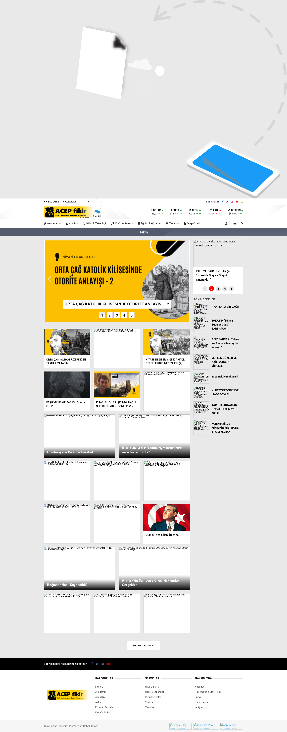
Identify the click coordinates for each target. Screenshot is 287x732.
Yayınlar (149, 702)
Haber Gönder (202, 702)
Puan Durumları (153, 697)
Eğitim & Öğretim (151, 223)
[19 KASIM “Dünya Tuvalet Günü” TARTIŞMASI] (201, 331)
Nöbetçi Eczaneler (154, 692)
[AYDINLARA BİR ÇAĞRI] (201, 313)
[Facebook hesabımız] (223, 201)
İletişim (199, 707)
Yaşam (173, 223)
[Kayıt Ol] (227, 223)
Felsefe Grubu (102, 712)
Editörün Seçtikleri (104, 707)
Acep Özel (193, 223)
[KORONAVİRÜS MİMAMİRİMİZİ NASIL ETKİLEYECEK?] (201, 434)
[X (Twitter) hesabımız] (227, 201)
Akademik (53, 223)
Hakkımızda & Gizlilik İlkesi (208, 692)
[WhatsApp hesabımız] (242, 201)
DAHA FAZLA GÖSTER (143, 645)
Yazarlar (149, 707)
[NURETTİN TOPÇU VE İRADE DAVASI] (201, 397)
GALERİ (52, 202)
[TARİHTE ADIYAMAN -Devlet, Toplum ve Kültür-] (201, 416)
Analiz (72, 223)
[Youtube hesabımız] (237, 201)
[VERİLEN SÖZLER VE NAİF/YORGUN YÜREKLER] (201, 368)
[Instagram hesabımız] (232, 201)
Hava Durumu (152, 686)
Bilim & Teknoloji (96, 223)
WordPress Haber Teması (84, 726)
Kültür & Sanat (122, 223)
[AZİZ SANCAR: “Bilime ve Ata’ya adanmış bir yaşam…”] (201, 350)
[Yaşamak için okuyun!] (201, 382)
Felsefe (99, 686)
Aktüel (98, 702)
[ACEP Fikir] (68, 216)
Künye (198, 697)
